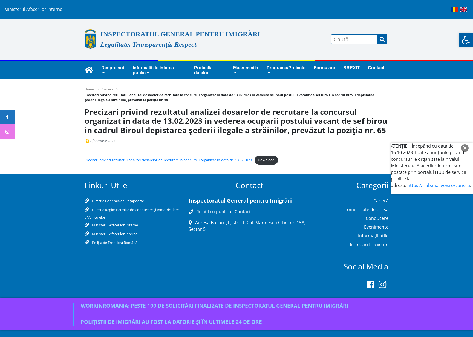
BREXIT (351, 67)
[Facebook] (370, 286)
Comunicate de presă (366, 209)
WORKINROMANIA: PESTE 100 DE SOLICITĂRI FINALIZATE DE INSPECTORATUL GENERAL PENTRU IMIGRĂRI (214, 305)
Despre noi (112, 67)
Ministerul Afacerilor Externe (114, 225)
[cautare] (382, 39)
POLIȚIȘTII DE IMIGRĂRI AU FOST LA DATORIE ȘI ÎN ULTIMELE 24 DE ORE (171, 322)
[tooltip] (7, 117)
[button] (466, 40)
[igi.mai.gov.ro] (89, 70)
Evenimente (376, 227)
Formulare (324, 67)
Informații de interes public (153, 70)
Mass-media (245, 67)
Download (266, 159)
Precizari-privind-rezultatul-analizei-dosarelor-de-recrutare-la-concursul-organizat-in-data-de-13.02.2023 (168, 159)
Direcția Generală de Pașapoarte (117, 200)
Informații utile (373, 236)
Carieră (107, 89)
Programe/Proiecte (286, 67)
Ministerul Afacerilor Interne (114, 233)
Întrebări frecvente (369, 244)
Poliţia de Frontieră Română (114, 242)
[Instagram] (382, 286)
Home (89, 89)
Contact (376, 67)
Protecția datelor (203, 70)
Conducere (377, 218)
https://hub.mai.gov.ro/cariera (438, 185)
